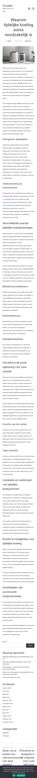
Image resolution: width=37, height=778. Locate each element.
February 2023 (7, 719)
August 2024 (7, 706)
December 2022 (8, 722)
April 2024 (6, 713)
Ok (14, 775)
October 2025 (7, 688)
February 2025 (7, 700)
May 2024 (6, 710)
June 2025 (6, 691)
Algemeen (28, 41)
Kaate (9, 41)
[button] (29, 8)
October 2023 (7, 716)
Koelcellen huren (8, 202)
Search (5, 642)
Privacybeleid (21, 775)
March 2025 (6, 697)
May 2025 (6, 694)
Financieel (6, 736)
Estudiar (8, 5)
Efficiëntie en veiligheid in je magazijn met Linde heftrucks (26, 757)
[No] (35, 772)
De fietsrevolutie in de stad (11, 677)
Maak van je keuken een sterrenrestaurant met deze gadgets (13, 757)
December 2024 (8, 703)
